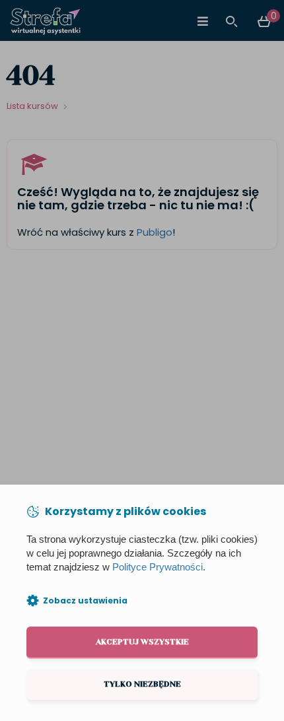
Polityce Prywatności (157, 567)
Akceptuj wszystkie (142, 641)
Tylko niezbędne (142, 684)
